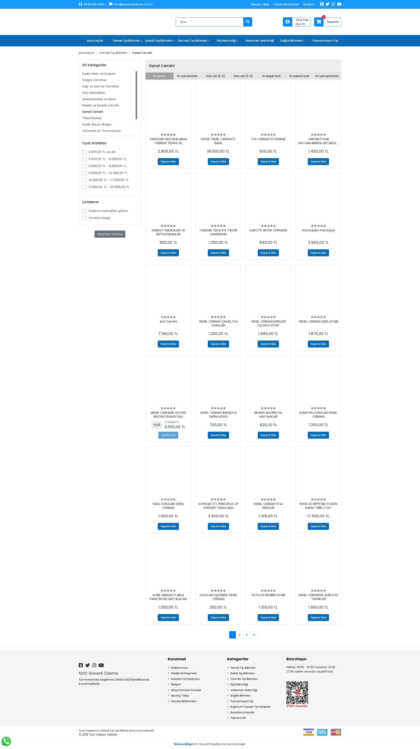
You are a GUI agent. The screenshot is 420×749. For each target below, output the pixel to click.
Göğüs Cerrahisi (94, 80)
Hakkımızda (179, 668)
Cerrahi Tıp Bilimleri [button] (192, 40)
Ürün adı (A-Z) (215, 76)
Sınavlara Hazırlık (242, 712)
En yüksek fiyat (299, 76)
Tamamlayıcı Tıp (325, 40)
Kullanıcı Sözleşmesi (185, 679)
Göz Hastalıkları (93, 93)
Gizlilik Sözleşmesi (184, 673)
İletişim (308, 4)
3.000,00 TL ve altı (102, 152)
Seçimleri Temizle (109, 234)
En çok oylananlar (327, 76)
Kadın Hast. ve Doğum (99, 74)
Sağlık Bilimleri (240, 695)
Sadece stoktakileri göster (108, 211)
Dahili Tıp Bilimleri (242, 673)
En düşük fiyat (271, 76)
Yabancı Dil (238, 718)
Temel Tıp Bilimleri (243, 668)
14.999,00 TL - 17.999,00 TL (109, 180)
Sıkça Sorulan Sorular (186, 690)
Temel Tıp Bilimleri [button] (126, 40)
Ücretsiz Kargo (99, 218)
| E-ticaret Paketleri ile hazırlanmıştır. (210, 744)
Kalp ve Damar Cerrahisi (100, 86)
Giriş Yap (302, 20)
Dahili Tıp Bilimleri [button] (159, 40)
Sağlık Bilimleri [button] (291, 40)
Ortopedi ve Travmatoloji (101, 131)
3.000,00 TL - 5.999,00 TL (107, 159)
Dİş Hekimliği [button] (226, 40)
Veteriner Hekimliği (259, 40)
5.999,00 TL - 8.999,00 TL (107, 166)
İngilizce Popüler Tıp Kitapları (250, 707)
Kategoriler (237, 659)
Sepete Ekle (168, 161)
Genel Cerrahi (92, 112)
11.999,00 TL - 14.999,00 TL (108, 173)
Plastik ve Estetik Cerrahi (100, 105)
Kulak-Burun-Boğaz (97, 124)
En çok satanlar (187, 76)
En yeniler (159, 76)
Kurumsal (177, 659)
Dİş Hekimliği (239, 684)
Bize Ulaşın (296, 659)
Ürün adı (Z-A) (243, 76)
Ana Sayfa (95, 40)
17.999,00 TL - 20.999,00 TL (109, 187)
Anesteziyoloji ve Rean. (99, 99)
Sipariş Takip (260, 4)
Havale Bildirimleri (286, 4)
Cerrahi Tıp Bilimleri (243, 679)
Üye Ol (300, 24)
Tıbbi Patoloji (91, 118)
